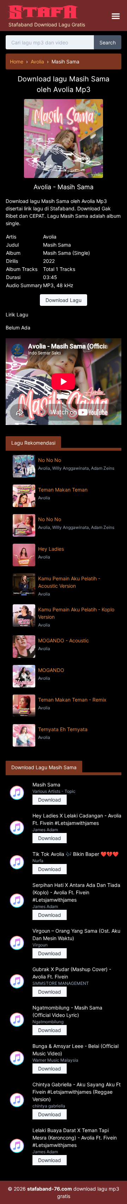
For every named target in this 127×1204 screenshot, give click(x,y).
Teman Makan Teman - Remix (72, 700)
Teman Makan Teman (62, 490)
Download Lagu (63, 300)
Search (107, 42)
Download (49, 800)
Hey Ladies (51, 549)
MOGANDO (51, 670)
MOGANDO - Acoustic (63, 640)
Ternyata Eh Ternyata (62, 729)
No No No (49, 460)
